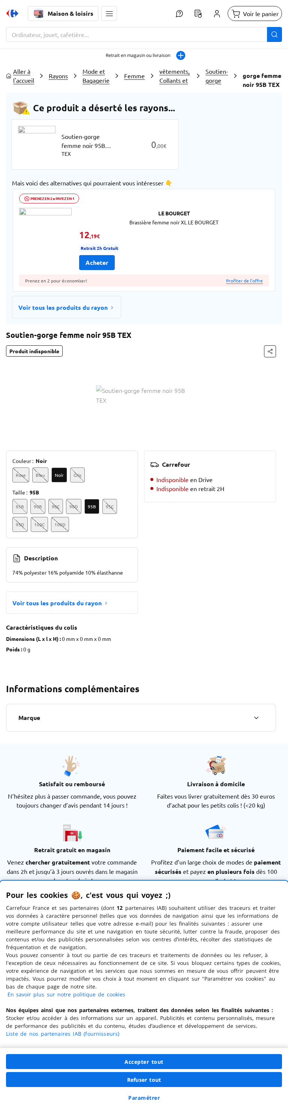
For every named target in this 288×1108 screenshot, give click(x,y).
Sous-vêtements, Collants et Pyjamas (174, 75)
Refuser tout (144, 1079)
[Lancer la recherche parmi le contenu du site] (274, 34)
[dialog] (144, 994)
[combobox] (144, 34)
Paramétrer (144, 1097)
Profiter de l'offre (244, 281)
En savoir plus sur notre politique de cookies (66, 994)
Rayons (58, 75)
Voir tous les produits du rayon (63, 307)
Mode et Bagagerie (96, 75)
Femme (134, 75)
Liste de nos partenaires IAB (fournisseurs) (62, 1033)
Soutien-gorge (217, 75)
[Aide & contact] (179, 13)
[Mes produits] (198, 13)
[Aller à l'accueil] (12, 13)
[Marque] (256, 717)
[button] (109, 13)
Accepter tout (144, 1061)
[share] (270, 351)
